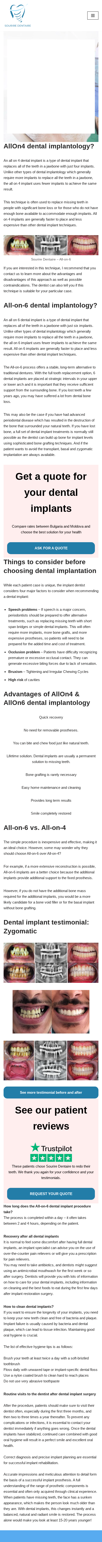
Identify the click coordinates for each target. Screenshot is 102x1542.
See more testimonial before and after (51, 1092)
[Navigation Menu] (92, 15)
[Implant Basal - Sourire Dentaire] (18, 15)
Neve (33, 1537)
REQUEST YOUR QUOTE (51, 1194)
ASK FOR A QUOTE (51, 548)
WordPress (65, 1537)
